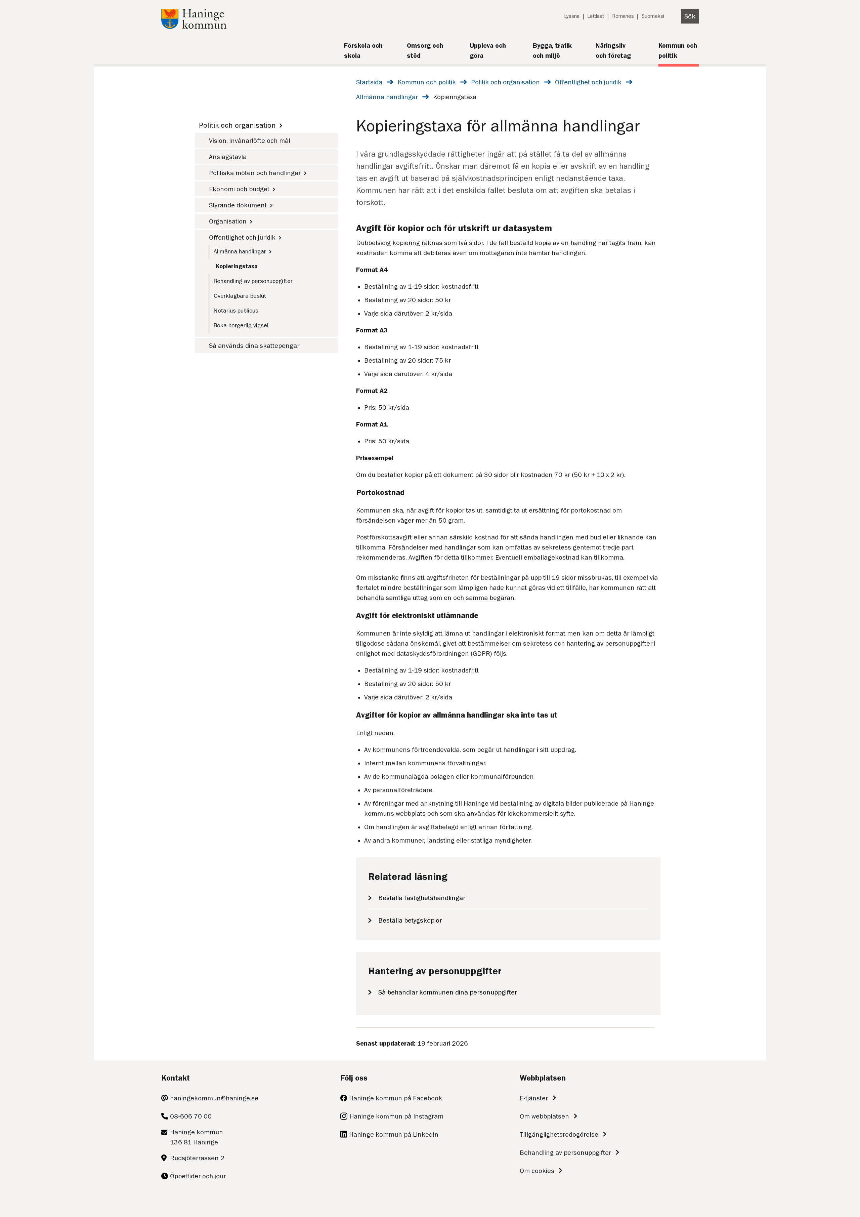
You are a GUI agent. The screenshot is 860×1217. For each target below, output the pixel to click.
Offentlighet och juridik (588, 82)
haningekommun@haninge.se (214, 1098)
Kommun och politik (426, 82)
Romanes (623, 16)
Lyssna (571, 16)
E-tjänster (534, 1098)
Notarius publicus (236, 311)
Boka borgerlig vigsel (241, 325)
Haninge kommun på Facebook (395, 1098)
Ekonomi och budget (239, 189)
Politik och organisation (505, 82)
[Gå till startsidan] (193, 26)
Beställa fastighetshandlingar (421, 897)
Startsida (369, 82)
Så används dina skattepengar (254, 345)
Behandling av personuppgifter (253, 281)
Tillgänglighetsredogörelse (559, 1134)
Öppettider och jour (198, 1176)
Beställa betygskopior (410, 920)
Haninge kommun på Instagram (396, 1116)
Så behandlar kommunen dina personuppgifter (447, 992)
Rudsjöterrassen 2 (197, 1157)
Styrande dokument (238, 205)
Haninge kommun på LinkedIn (393, 1134)
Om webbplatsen (544, 1116)
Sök (689, 16)
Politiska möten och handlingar (255, 172)
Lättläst (595, 16)
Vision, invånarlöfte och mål (249, 140)
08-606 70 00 (191, 1116)
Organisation (228, 221)
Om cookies (537, 1170)
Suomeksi (653, 16)
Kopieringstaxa (237, 266)
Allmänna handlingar (387, 96)
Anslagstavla (228, 156)
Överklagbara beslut (240, 296)
